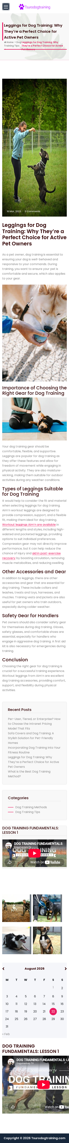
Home (9, 42)
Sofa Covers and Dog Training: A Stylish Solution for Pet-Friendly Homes (31, 738)
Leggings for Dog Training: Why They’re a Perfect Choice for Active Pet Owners (33, 762)
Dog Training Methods (31, 807)
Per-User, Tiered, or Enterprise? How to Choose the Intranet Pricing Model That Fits (34, 724)
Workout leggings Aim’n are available (29, 525)
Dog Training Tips (27, 812)
